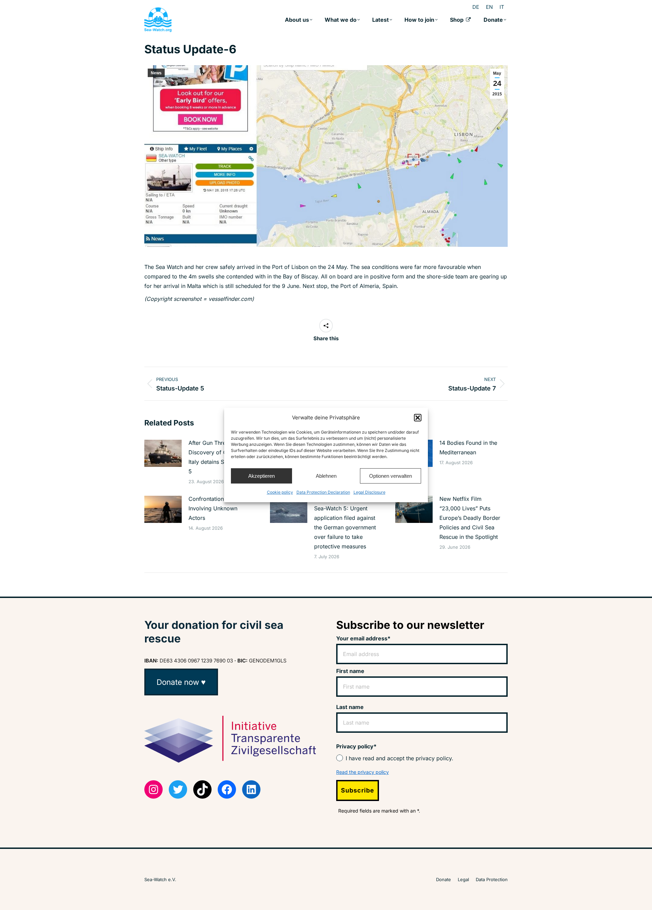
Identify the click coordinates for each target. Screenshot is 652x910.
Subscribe (357, 790)
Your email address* (363, 638)
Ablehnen (326, 476)
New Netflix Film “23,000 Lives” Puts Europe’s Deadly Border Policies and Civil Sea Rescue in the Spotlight (469, 517)
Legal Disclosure (369, 492)
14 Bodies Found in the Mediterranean (468, 447)
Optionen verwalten (390, 476)
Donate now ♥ (181, 682)
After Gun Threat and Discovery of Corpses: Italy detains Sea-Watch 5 (218, 457)
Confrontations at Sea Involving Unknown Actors (216, 508)
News (156, 73)
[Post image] (163, 453)
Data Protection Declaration (323, 492)
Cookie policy (280, 492)
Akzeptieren (261, 476)
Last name (350, 707)
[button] (417, 417)
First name (350, 671)
